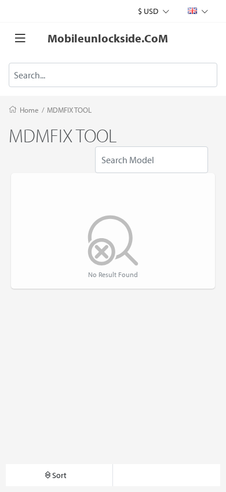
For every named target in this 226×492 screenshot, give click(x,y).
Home (29, 109)
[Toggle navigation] (20, 38)
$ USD (149, 10)
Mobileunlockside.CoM (108, 38)
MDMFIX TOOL (69, 109)
